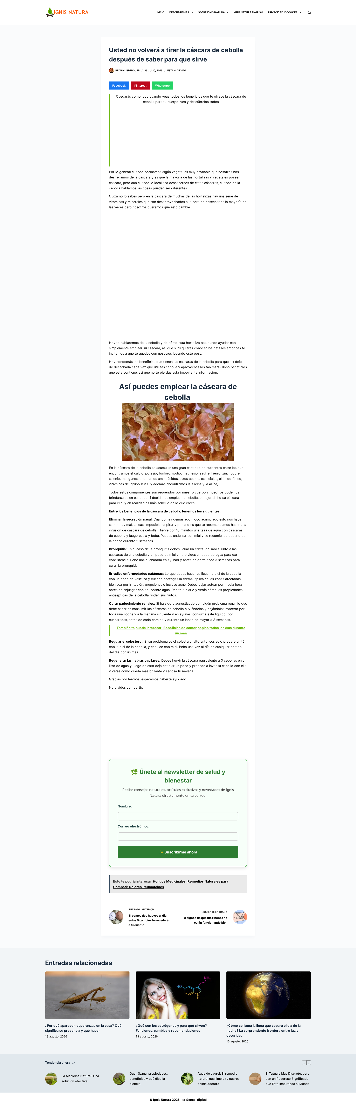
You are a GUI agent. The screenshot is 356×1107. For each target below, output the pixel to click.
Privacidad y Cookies (282, 12)
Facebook (119, 85)
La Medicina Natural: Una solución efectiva (80, 1078)
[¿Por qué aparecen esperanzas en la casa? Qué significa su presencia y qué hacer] (87, 995)
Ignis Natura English (248, 12)
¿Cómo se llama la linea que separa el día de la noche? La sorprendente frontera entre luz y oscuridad (263, 1030)
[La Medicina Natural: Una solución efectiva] (51, 1079)
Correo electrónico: (133, 826)
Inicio (160, 12)
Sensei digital (196, 1100)
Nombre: (125, 806)
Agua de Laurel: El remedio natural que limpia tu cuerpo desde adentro (219, 1079)
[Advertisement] (180, 136)
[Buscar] (309, 12)
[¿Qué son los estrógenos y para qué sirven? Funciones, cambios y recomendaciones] (178, 995)
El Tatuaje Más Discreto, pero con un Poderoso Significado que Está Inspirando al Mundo (287, 1079)
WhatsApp (162, 85)
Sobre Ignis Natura (211, 12)
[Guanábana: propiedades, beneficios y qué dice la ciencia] (119, 1079)
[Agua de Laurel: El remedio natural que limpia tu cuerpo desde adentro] (187, 1079)
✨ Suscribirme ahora (178, 852)
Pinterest (140, 85)
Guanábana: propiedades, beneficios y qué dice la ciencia (149, 1079)
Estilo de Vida (177, 70)
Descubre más (179, 12)
